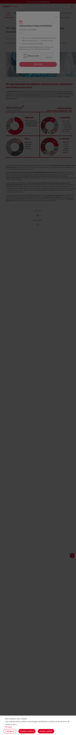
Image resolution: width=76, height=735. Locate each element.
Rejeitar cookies (27, 731)
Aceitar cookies (46, 731)
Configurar (9, 731)
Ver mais (8, 727)
